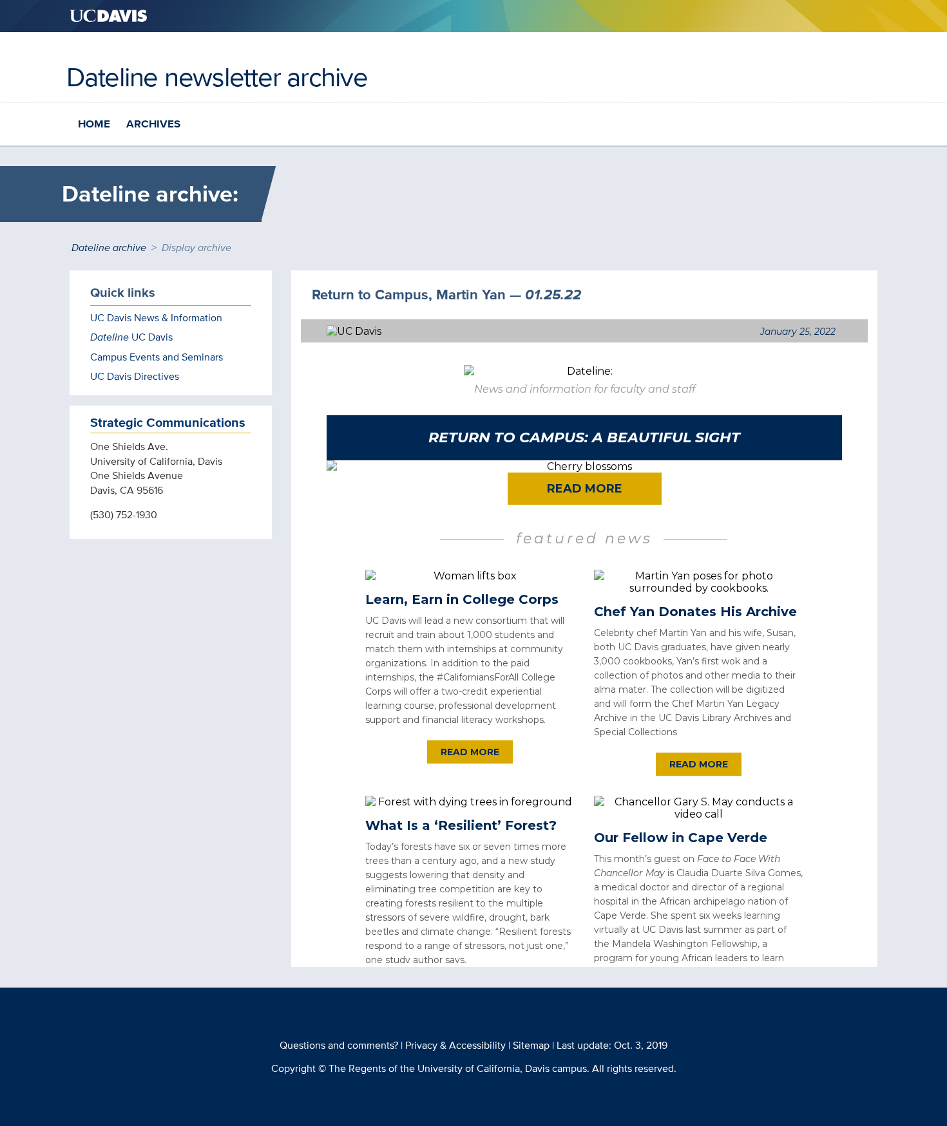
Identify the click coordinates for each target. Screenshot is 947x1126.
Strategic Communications (167, 422)
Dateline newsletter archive (216, 76)
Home (94, 124)
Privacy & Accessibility (455, 1045)
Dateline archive (109, 247)
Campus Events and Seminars (156, 357)
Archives (153, 124)
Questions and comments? (339, 1045)
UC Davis (131, 337)
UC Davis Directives (134, 376)
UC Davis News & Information (156, 317)
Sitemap (531, 1045)
